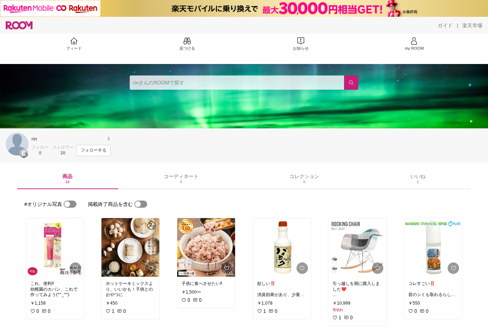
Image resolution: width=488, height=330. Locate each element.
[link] (55, 247)
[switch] (70, 204)
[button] (17, 144)
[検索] (351, 82)
